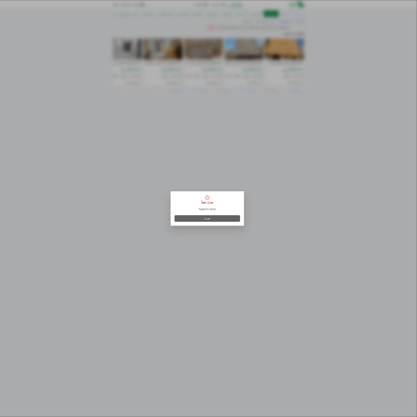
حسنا (207, 218)
